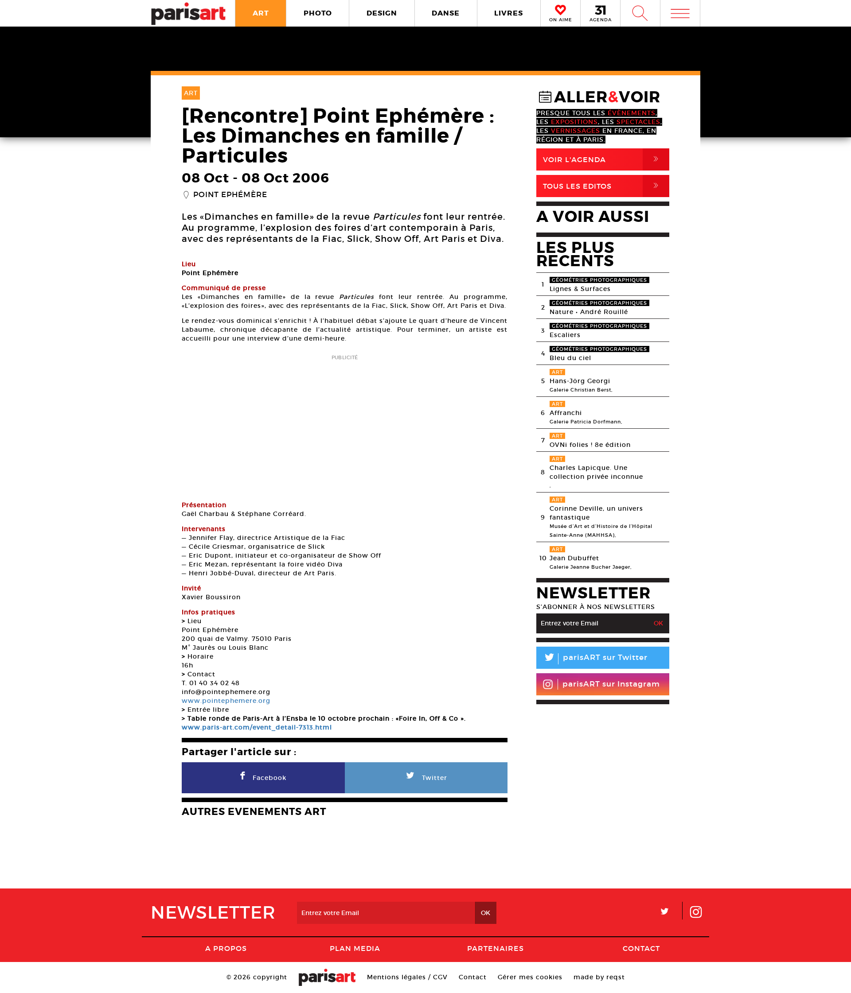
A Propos (226, 948)
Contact (641, 948)
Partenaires (495, 948)
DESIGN (382, 13)
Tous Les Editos (602, 186)
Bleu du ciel (570, 358)
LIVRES (508, 13)
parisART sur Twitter (595, 659)
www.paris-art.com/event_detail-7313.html (257, 727)
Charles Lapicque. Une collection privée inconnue (596, 472)
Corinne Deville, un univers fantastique (596, 512)
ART (261, 13)
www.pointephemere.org (226, 701)
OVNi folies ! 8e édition (590, 445)
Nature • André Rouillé (589, 312)
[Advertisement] (344, 425)
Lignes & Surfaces (580, 289)
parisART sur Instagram (611, 684)
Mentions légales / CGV (407, 977)
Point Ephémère (230, 194)
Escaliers (565, 335)
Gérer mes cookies (530, 977)
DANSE (446, 13)
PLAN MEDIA (355, 948)
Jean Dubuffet (574, 558)
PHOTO (318, 13)
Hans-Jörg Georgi (580, 381)
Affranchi (566, 413)
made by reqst (599, 977)
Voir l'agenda (602, 159)
